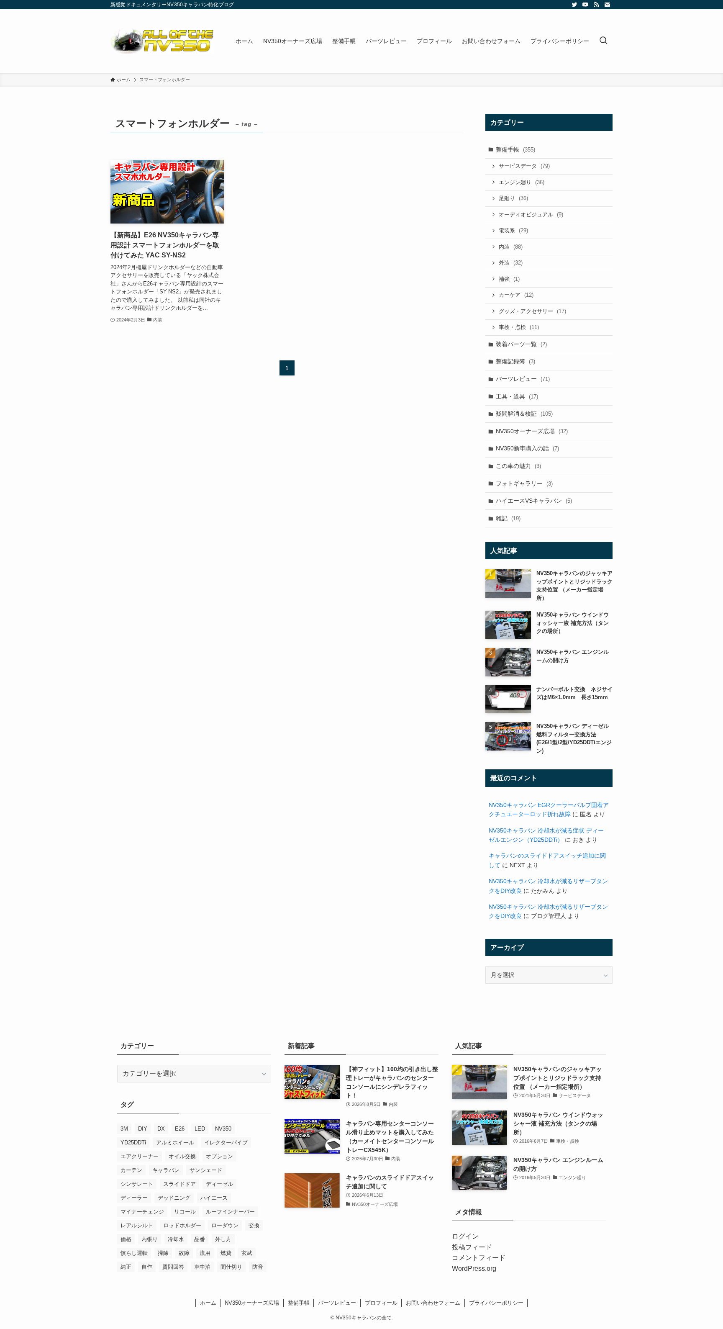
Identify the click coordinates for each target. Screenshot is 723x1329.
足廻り (513, 198)
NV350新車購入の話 (527, 448)
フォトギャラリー (524, 483)
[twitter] (574, 4)
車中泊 (202, 1267)
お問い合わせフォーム (433, 1303)
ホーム (208, 1303)
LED (200, 1129)
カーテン (131, 1170)
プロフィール (381, 1303)
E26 (180, 1129)
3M (124, 1129)
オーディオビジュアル (531, 214)
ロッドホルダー (182, 1225)
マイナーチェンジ (142, 1211)
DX (161, 1129)
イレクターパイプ (226, 1142)
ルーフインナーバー (230, 1211)
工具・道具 (517, 396)
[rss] (596, 4)
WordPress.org (474, 1268)
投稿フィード (472, 1247)
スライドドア (179, 1184)
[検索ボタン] (603, 41)
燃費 (225, 1253)
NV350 (223, 1129)
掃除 (163, 1253)
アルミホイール (175, 1142)
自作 (146, 1267)
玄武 (246, 1253)
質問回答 (173, 1267)
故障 (184, 1253)
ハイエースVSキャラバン (534, 500)
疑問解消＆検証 (524, 413)
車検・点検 (519, 327)
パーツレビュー (523, 378)
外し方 (223, 1239)
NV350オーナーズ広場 (532, 431)
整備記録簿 (515, 361)
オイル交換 (182, 1156)
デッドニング (174, 1198)
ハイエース (214, 1198)
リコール (185, 1211)
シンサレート (136, 1184)
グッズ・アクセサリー (532, 311)
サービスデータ (524, 166)
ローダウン (224, 1225)
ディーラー (134, 1198)
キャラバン (165, 1170)
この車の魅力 (518, 466)
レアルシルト (136, 1225)
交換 (254, 1225)
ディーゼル (219, 1184)
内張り (149, 1239)
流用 (205, 1253)
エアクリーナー (139, 1156)
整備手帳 (515, 149)
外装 (511, 263)
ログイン (465, 1236)
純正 (125, 1267)
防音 (257, 1267)
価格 (125, 1239)
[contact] (607, 4)
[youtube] (585, 4)
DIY (142, 1129)
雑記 (508, 518)
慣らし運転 (134, 1253)
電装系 (513, 230)
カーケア (516, 295)
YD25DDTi (133, 1142)
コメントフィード (478, 1257)
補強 (509, 279)
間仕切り (231, 1267)
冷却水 (176, 1239)
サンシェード (206, 1170)
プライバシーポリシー (496, 1303)
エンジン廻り (521, 182)
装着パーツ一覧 (521, 344)
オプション (219, 1156)
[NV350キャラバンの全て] (162, 41)
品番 (199, 1239)
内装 (511, 247)
